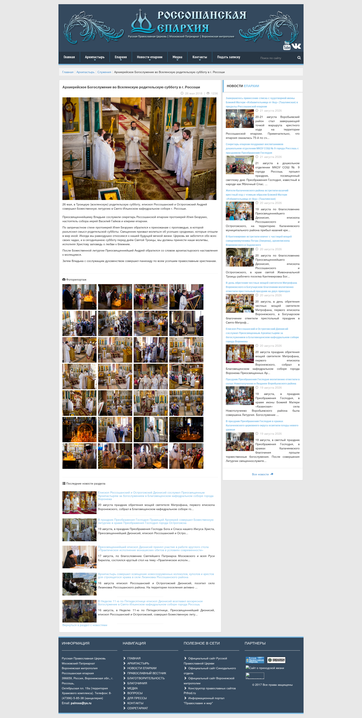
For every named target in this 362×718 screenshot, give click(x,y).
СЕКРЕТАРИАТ (137, 708)
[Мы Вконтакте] (296, 47)
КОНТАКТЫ (134, 703)
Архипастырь (95, 58)
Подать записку (228, 56)
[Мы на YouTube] (287, 47)
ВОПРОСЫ (134, 693)
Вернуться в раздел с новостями (84, 625)
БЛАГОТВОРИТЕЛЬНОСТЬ (145, 678)
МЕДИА (132, 688)
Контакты (200, 58)
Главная (69, 56)
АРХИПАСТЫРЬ (137, 663)
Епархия (121, 58)
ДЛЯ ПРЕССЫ (136, 698)
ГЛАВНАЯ (133, 658)
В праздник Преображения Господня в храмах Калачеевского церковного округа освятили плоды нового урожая (262, 425)
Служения (104, 72)
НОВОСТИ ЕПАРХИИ (141, 668)
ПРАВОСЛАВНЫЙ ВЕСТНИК (146, 673)
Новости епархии (149, 58)
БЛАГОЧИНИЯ (136, 683)
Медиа (177, 58)
